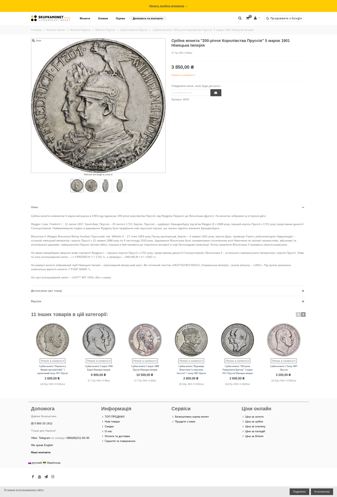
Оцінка (120, 18)
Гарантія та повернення (120, 441)
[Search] (240, 18)
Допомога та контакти (148, 18)
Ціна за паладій (255, 431)
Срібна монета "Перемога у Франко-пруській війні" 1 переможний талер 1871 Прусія (52, 370)
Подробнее (299, 491)
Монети (85, 18)
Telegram (44, 437)
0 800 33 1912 (43, 423)
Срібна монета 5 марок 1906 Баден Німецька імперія (99, 368)
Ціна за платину (255, 426)
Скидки (109, 426)
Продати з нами (185, 421)
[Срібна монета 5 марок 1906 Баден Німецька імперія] (98, 339)
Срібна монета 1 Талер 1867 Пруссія (283, 368)
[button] (298, 314)
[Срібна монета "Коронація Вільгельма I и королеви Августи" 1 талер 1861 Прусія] (191, 339)
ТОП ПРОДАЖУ (115, 416)
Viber (34, 437)
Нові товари (112, 421)
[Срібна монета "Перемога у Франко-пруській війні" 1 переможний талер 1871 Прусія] (52, 339)
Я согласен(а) (322, 491)
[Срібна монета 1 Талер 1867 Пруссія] (283, 339)
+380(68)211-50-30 (77, 437)
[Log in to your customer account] (257, 18)
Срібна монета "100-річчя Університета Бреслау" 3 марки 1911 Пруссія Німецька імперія (237, 370)
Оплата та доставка (117, 436)
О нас (108, 431)
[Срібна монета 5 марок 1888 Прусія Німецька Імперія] (145, 339)
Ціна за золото (254, 416)
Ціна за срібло (254, 421)
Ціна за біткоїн (254, 436)
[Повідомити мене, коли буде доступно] (215, 92)
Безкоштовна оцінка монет (192, 416)
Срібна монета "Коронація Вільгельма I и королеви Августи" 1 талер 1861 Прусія (191, 370)
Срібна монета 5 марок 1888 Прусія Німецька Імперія (145, 368)
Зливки (103, 18)
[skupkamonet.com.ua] (50, 18)
